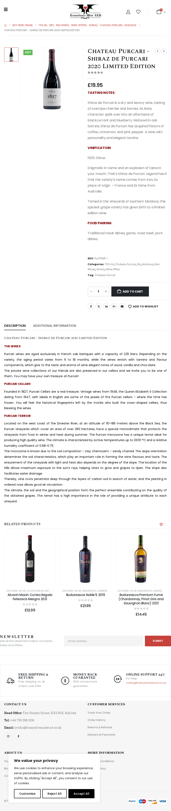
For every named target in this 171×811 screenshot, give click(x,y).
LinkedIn (106, 306)
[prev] (158, 51)
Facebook (91, 306)
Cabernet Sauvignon (110, 590)
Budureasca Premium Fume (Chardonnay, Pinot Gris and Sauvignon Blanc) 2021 (141, 599)
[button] (161, 524)
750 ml (109, 264)
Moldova (147, 264)
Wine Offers (113, 269)
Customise (27, 794)
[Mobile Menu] (6, 9)
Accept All (81, 794)
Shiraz (100, 269)
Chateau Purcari (125, 264)
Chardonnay (160, 590)
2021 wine (11, 590)
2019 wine (67, 590)
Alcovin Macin (35, 590)
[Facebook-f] (18, 736)
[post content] (29, 559)
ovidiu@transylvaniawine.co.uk (146, 683)
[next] (164, 51)
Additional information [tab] (54, 325)
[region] (54, 778)
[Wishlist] (138, 11)
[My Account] (128, 11)
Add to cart (133, 291)
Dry (139, 264)
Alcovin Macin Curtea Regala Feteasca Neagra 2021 (30, 597)
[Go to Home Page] (5, 25)
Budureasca (90, 590)
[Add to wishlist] (49, 540)
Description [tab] (15, 325)
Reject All (55, 794)
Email (122, 306)
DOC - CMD (51, 590)
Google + (114, 306)
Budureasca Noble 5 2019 (85, 595)
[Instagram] (8, 736)
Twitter (98, 306)
